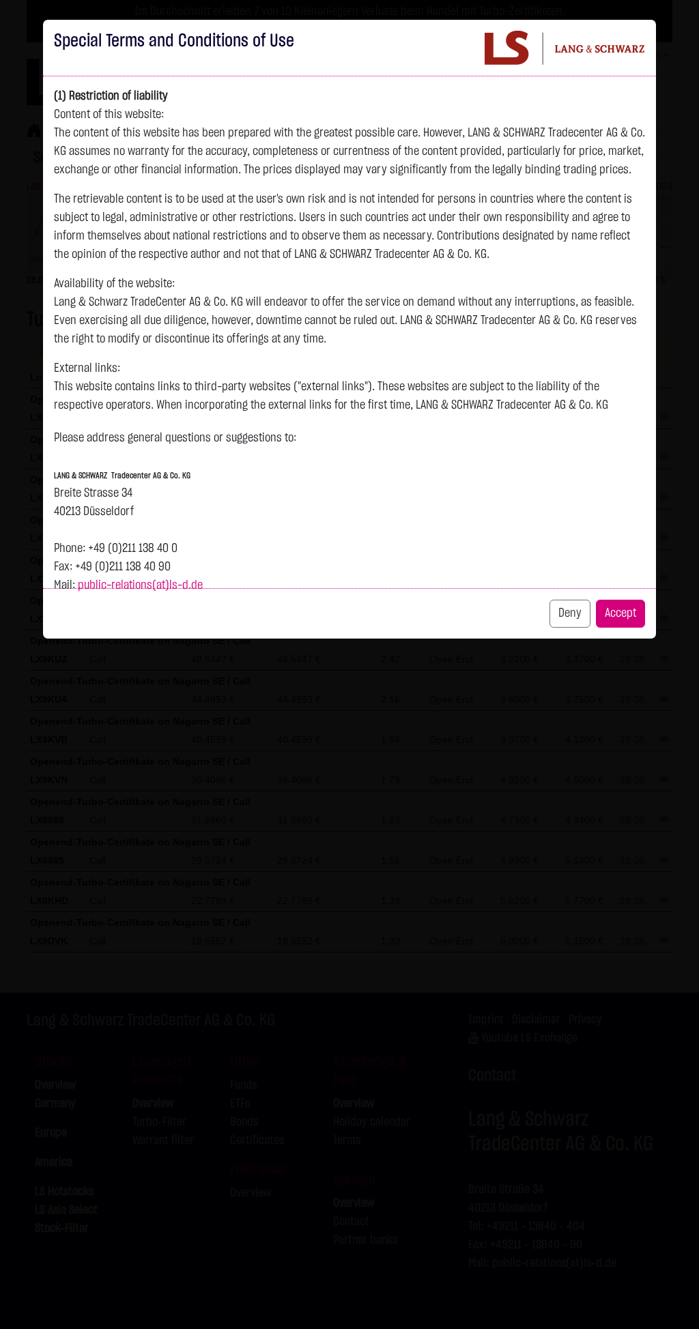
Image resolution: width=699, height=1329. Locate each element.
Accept (620, 613)
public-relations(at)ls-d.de (140, 585)
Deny (570, 613)
